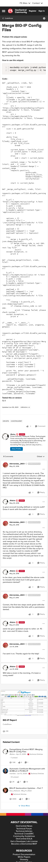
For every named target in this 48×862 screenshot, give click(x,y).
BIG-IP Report (10, 720)
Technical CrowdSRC (24, 833)
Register (32, 11)
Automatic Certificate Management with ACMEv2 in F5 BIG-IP (27, 770)
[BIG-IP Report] (24, 703)
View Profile (16, 449)
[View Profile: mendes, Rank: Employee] (5, 771)
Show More (25, 806)
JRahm (12, 434)
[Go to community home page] (17, 11)
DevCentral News (24, 826)
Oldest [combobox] (41, 457)
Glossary (24, 859)
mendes (12, 774)
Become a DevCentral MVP (24, 844)
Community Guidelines (24, 836)
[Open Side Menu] (4, 11)
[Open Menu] (44, 18)
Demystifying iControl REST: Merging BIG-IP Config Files (26, 750)
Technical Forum (24, 828)
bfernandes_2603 (17, 464)
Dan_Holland (14, 791)
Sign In (42, 11)
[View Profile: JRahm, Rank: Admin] (5, 436)
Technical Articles (24, 831)
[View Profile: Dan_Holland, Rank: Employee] (5, 790)
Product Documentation (24, 854)
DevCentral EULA (24, 839)
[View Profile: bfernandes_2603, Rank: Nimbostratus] (5, 465)
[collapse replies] (24, 461)
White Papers (24, 857)
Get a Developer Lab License (24, 841)
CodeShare (9, 18)
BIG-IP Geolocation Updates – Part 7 (26, 788)
